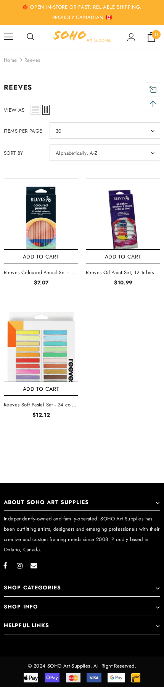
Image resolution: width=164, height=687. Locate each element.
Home (10, 60)
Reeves (32, 60)
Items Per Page (23, 131)
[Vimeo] (33, 565)
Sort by (13, 153)
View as (14, 110)
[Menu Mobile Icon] (8, 37)
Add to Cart (41, 256)
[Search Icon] (30, 37)
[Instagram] (19, 565)
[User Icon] (131, 37)
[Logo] (82, 36)
